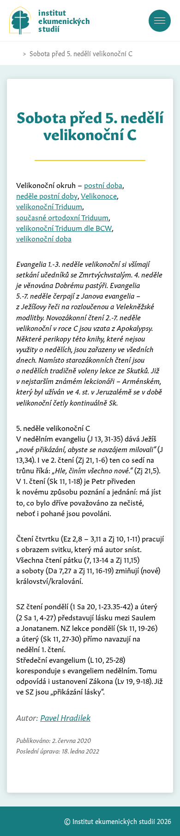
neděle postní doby (47, 195)
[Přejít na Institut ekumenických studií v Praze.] (13, 53)
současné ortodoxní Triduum (62, 217)
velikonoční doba (44, 238)
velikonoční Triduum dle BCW (64, 227)
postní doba (103, 184)
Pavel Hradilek (65, 717)
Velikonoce (99, 195)
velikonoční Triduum (49, 205)
